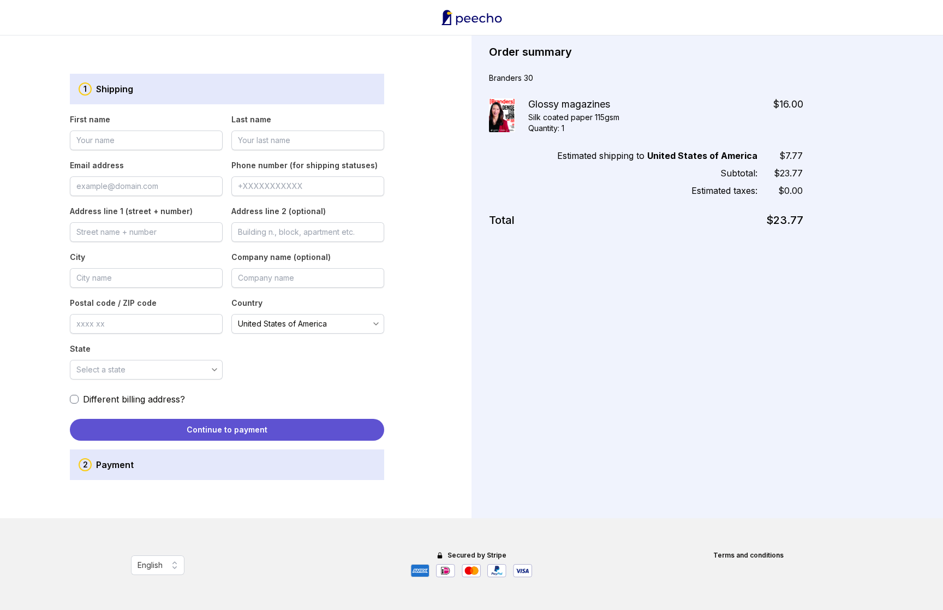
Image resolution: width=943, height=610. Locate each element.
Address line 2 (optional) (278, 211)
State (80, 348)
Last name (251, 119)
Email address (97, 165)
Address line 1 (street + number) (131, 211)
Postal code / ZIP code (113, 302)
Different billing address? (134, 399)
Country (246, 302)
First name (90, 119)
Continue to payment (227, 429)
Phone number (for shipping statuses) (304, 165)
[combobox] (300, 324)
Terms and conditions (748, 555)
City (77, 257)
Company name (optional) (281, 257)
